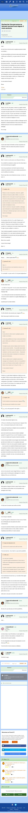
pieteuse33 (5, 34)
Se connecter (5, 741)
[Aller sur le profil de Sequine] (2, 253)
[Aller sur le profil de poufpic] (2, 103)
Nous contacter (19, 807)
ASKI (9, 280)
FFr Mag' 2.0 (8, 765)
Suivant (21, 20)
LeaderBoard (16, 809)
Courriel (8, 794)
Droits (11, 36)
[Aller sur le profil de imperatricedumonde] (2, 139)
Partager (20, 794)
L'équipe (11, 809)
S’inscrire (14, 741)
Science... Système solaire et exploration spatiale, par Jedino (15, 777)
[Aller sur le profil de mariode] (2, 323)
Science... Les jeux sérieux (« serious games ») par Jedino (15, 770)
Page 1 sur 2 (14, 663)
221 (21, 136)
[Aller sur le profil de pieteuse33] (2, 42)
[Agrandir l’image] (17, 257)
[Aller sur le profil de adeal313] (2, 653)
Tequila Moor (9, 764)
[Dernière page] (25, 21)
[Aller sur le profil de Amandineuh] (2, 628)
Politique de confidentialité (11, 807)
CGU (24, 807)
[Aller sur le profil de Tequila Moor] (3, 763)
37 (13, 280)
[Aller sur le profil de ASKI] (2, 280)
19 (13, 652)
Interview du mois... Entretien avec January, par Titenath (15, 762)
